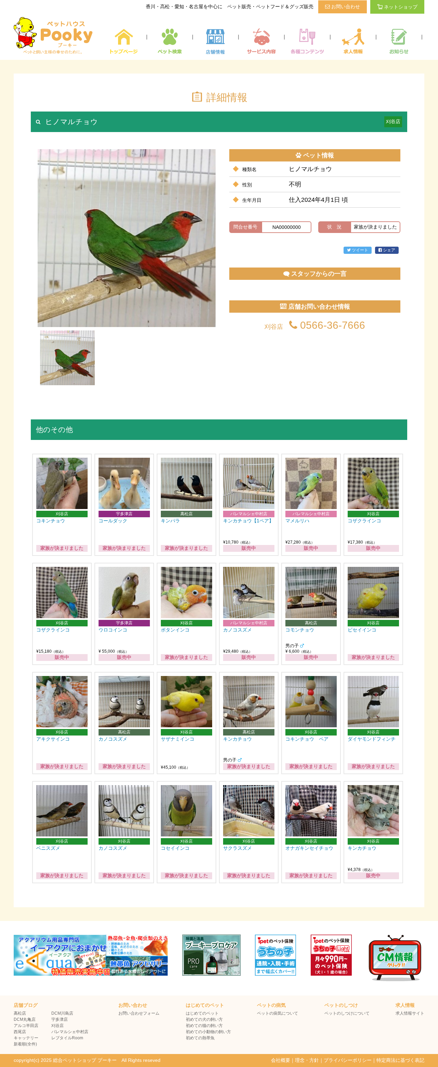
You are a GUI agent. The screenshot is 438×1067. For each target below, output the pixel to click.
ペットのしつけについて (347, 1013)
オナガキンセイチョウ (309, 848)
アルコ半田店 (26, 1025)
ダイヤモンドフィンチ (372, 739)
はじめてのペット (202, 1013)
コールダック (113, 520)
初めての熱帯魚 (200, 1038)
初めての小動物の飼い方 (208, 1031)
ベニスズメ (50, 848)
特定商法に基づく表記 (400, 1060)
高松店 (20, 1013)
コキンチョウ (50, 520)
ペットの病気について (277, 1013)
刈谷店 (57, 1025)
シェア (388, 250)
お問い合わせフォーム (138, 1013)
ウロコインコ (113, 630)
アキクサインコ (53, 739)
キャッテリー (26, 1038)
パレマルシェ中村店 (69, 1031)
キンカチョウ (237, 739)
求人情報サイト (410, 1013)
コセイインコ (175, 848)
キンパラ (170, 520)
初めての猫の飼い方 (204, 1025)
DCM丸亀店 (25, 1019)
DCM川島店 (62, 1013)
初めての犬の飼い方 (204, 1019)
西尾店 (20, 1031)
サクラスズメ (237, 848)
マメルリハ (297, 520)
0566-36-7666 (331, 325)
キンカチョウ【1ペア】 (248, 520)
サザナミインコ (177, 739)
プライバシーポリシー (348, 1060)
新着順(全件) (25, 1044)
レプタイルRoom (67, 1038)
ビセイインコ (362, 630)
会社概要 (280, 1060)
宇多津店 (59, 1019)
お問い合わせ (345, 6)
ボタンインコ (175, 630)
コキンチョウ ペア (306, 739)
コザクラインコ (364, 520)
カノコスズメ (237, 630)
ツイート (359, 250)
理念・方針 (307, 1060)
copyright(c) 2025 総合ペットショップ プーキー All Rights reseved (87, 1060)
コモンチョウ (299, 630)
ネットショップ (400, 7)
